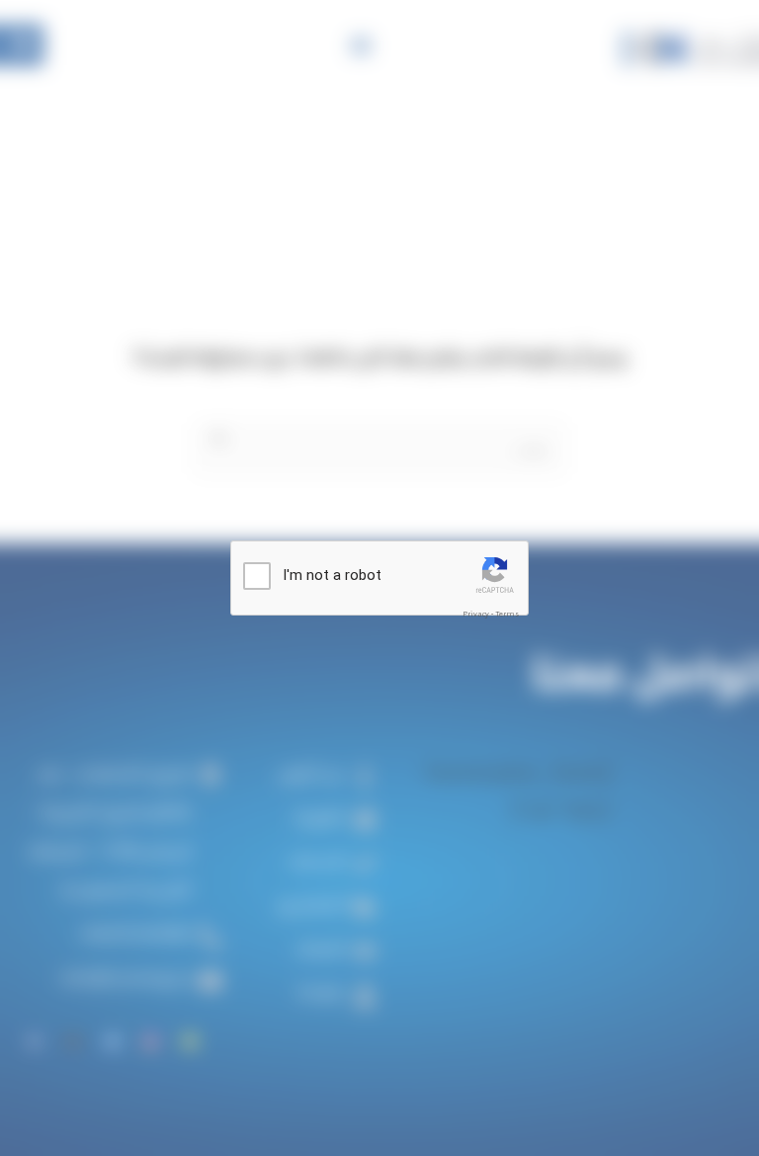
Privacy (476, 614)
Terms (507, 614)
